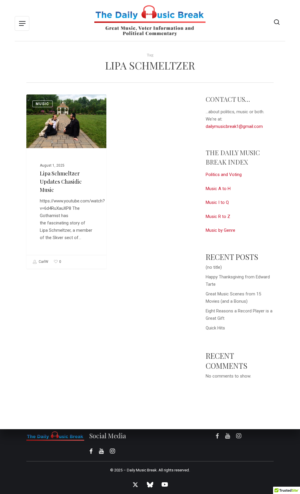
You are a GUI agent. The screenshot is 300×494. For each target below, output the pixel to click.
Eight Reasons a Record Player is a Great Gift (239, 314)
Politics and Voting (224, 174)
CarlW (43, 262)
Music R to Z (218, 216)
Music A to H (218, 188)
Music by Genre (220, 230)
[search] (276, 22)
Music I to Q (217, 202)
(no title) (214, 267)
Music (42, 104)
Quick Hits (215, 328)
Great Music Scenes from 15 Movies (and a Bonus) (233, 297)
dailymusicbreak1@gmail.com (234, 126)
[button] (21, 24)
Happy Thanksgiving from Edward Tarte (238, 280)
